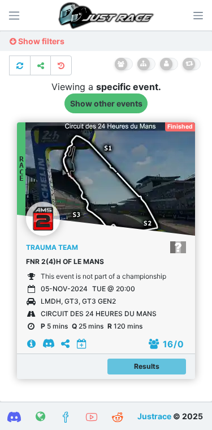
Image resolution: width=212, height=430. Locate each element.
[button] (198, 15)
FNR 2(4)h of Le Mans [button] (65, 261)
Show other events (106, 103)
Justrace (154, 416)
